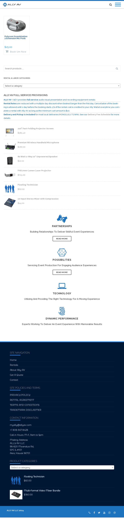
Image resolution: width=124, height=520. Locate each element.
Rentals (14, 365)
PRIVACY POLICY (20, 395)
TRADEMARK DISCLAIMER (25, 410)
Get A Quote (16, 375)
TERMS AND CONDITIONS (24, 405)
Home (13, 360)
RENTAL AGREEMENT (22, 400)
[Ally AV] (13, 4)
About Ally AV (17, 370)
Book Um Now (17, 52)
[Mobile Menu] (118, 5)
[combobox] (62, 86)
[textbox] (62, 86)
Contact (14, 380)
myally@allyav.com (20, 425)
